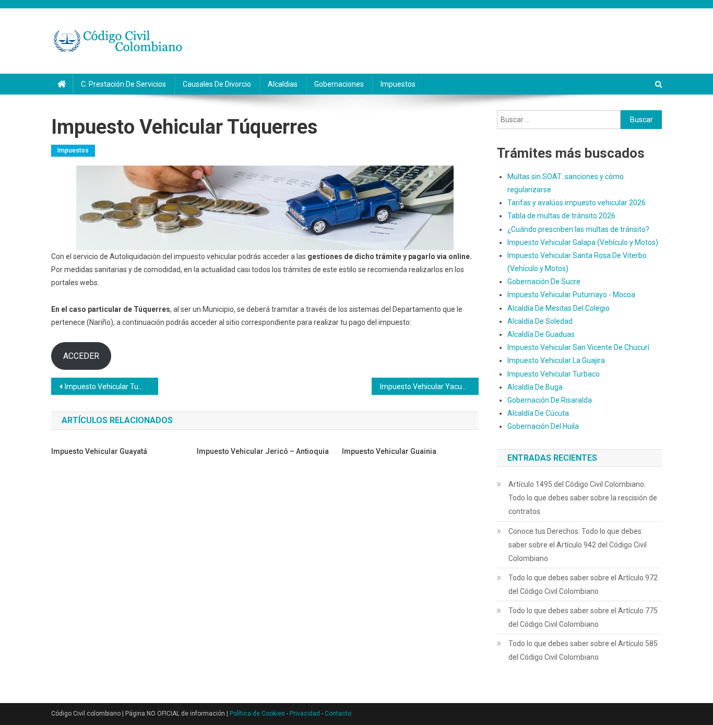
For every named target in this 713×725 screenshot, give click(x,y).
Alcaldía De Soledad (540, 321)
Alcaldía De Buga (535, 387)
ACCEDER (81, 356)
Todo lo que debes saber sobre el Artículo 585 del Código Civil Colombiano (583, 650)
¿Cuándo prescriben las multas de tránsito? (578, 229)
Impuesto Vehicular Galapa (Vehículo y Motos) (582, 242)
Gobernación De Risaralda (549, 400)
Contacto (338, 713)
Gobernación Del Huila (543, 426)
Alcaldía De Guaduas (541, 334)
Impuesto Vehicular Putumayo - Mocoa (571, 294)
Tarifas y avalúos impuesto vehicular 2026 (576, 202)
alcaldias (283, 84)
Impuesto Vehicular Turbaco (553, 374)
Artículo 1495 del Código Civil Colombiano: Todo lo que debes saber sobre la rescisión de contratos (582, 498)
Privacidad (305, 713)
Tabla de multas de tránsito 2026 (561, 216)
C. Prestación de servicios (123, 84)
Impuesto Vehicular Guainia (389, 451)
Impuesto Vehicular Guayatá (99, 451)
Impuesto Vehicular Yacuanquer (429, 386)
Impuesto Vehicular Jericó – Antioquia (263, 451)
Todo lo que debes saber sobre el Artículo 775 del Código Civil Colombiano (583, 617)
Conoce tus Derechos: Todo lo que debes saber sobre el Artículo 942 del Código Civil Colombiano (577, 545)
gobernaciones (339, 84)
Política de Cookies (257, 713)
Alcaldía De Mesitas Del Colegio (558, 308)
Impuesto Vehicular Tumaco (111, 386)
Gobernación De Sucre (543, 281)
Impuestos (398, 84)
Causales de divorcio (217, 84)
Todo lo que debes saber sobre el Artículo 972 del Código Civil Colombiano (583, 584)
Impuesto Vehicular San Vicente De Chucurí (578, 347)
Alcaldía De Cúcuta (538, 413)
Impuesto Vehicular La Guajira (556, 360)
